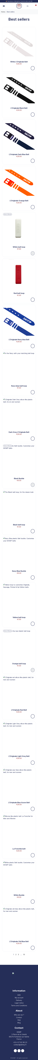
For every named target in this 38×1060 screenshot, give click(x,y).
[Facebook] (15, 1050)
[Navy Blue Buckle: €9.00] (19, 556)
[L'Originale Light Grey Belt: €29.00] (19, 741)
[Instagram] (19, 1050)
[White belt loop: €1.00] (19, 232)
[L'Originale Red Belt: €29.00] (19, 695)
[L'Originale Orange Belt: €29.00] (19, 186)
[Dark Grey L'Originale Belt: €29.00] (19, 417)
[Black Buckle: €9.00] (19, 464)
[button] (4, 6)
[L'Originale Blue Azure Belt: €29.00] (19, 788)
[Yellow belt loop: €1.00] (19, 603)
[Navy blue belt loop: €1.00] (19, 371)
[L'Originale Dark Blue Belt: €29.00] (19, 140)
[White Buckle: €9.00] (19, 880)
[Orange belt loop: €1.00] (19, 649)
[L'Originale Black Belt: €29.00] (19, 93)
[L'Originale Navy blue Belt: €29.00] (19, 325)
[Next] (35, 954)
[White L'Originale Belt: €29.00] (19, 47)
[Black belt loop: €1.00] (19, 510)
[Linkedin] (22, 1050)
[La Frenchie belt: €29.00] (19, 834)
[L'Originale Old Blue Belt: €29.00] (19, 927)
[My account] (32, 6)
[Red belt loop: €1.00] (19, 278)
